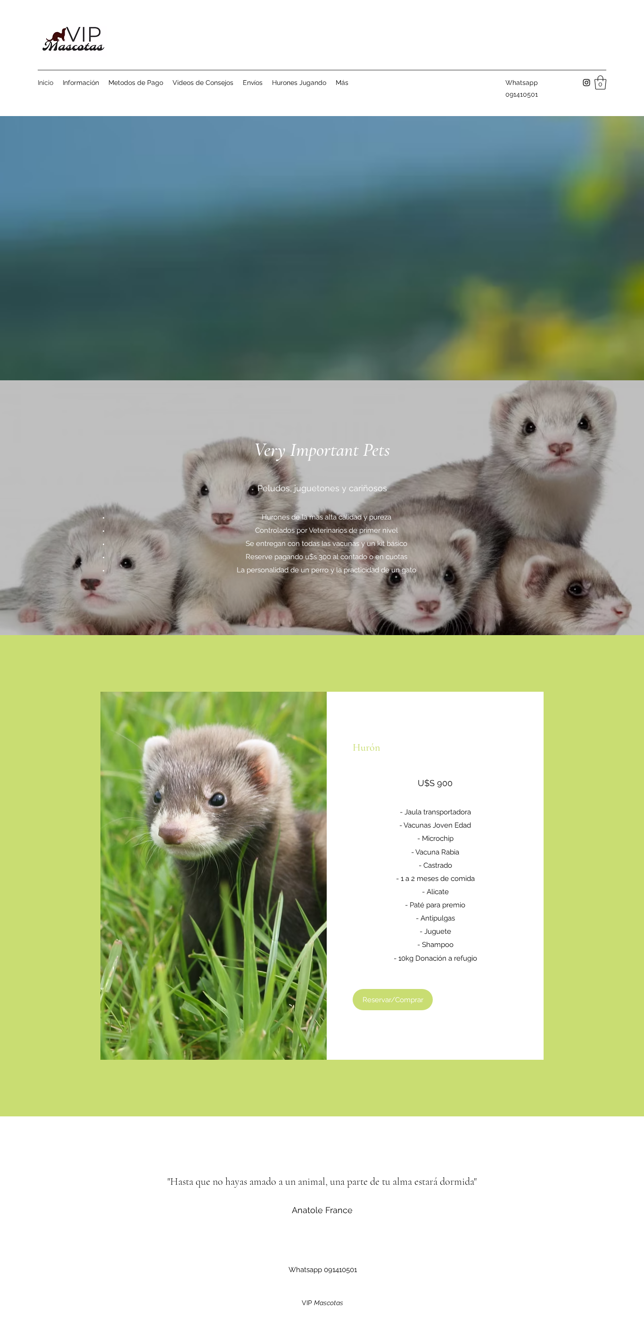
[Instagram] (586, 82)
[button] (600, 82)
